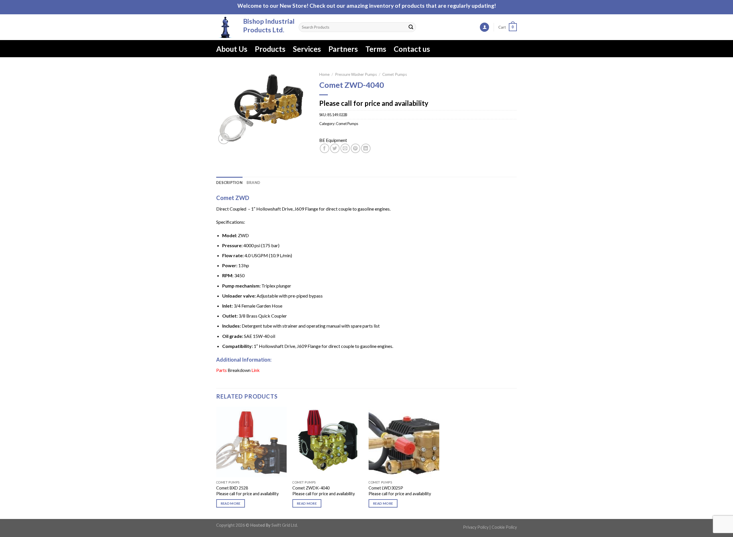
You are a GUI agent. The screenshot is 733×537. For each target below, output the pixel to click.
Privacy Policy (475, 527)
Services (307, 48)
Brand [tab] (253, 182)
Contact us (412, 48)
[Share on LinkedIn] (366, 148)
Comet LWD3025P (386, 488)
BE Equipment (333, 140)
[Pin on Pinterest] (355, 148)
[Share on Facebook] (324, 148)
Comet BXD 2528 (232, 488)
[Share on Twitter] (335, 148)
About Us (231, 48)
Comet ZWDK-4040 (311, 488)
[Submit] (411, 27)
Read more (231, 503)
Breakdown (239, 370)
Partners (343, 48)
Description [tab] (229, 182)
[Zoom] (223, 138)
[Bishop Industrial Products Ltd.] (225, 27)
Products (270, 48)
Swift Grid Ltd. (284, 525)
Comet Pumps (394, 74)
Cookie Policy (504, 527)
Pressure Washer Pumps (356, 74)
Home (324, 74)
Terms (375, 48)
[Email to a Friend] (345, 148)
